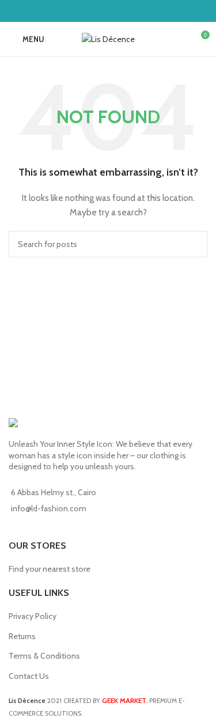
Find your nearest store (49, 569)
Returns (22, 636)
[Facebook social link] (100, 10)
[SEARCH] (194, 244)
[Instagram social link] (115, 10)
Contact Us (29, 676)
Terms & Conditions (44, 656)
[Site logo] (108, 38)
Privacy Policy (32, 616)
